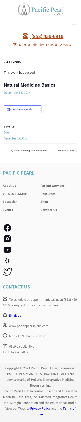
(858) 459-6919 (46, 36)
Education (10, 201)
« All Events (12, 62)
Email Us (15, 315)
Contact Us (48, 210)
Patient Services (52, 185)
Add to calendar (23, 109)
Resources (48, 194)
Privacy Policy (40, 408)
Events (8, 210)
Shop (44, 201)
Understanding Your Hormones (30, 150)
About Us (9, 185)
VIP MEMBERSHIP (15, 194)
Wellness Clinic (66, 150)
